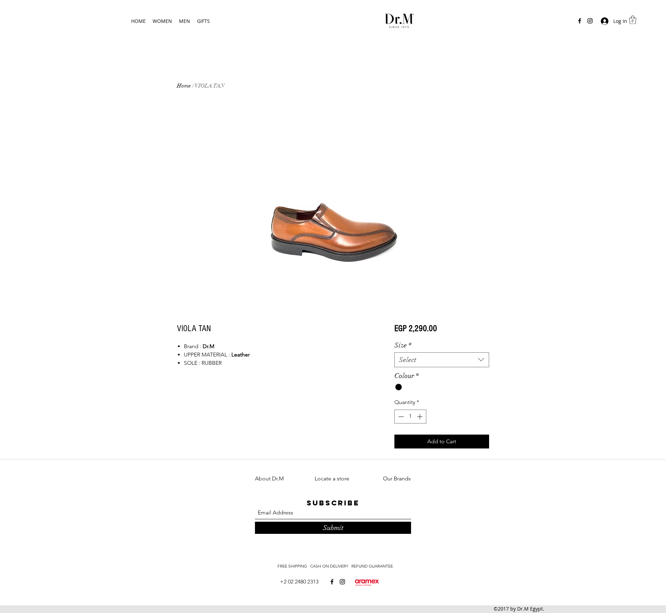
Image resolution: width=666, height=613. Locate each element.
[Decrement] (400, 416)
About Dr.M (269, 478)
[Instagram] (590, 20)
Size (402, 345)
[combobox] (441, 359)
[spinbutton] (410, 416)
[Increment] (420, 416)
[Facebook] (579, 20)
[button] (632, 20)
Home (184, 85)
